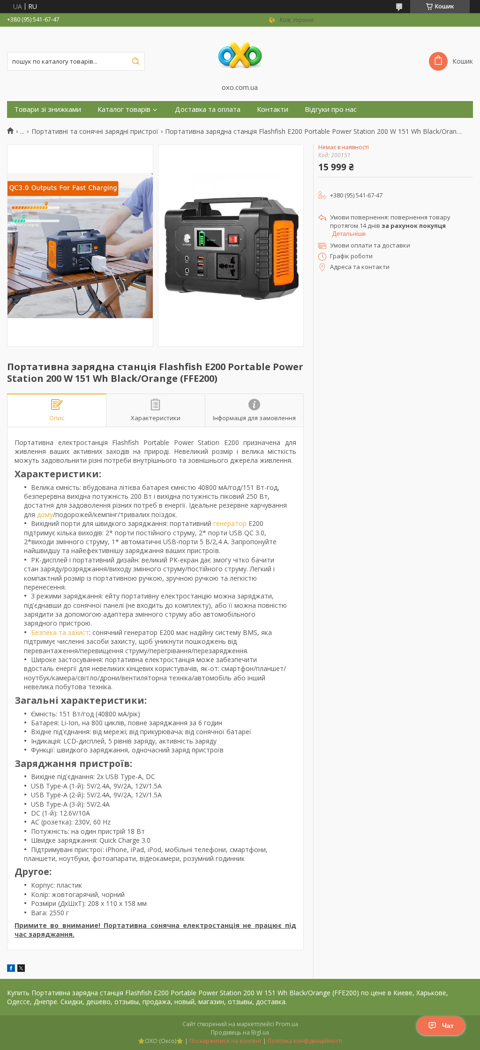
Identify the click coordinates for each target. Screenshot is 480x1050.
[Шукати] (135, 61)
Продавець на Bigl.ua (240, 1032)
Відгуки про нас (331, 109)
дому (45, 514)
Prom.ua (287, 1024)
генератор (230, 523)
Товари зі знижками (47, 109)
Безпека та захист (60, 632)
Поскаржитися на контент (225, 1041)
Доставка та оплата (207, 109)
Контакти (272, 109)
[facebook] (11, 969)
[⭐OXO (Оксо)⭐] (240, 54)
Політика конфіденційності (305, 1041)
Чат (448, 1025)
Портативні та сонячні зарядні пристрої (94, 131)
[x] (21, 969)
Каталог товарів (124, 109)
